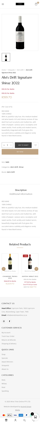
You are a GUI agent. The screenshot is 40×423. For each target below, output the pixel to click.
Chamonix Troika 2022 (10, 277)
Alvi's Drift (20, 70)
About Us (5, 369)
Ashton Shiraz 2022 (30, 276)
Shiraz (21, 167)
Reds (3, 380)
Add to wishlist (35, 145)
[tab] (20, 190)
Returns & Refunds (9, 340)
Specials (5, 358)
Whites (4, 384)
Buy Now (20, 152)
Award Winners (7, 362)
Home (4, 70)
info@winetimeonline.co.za (17, 315)
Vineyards (11, 70)
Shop (3, 354)
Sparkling (5, 391)
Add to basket (23, 145)
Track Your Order (8, 336)
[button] (36, 4)
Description (21, 190)
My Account (6, 332)
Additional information (20, 194)
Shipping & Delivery (9, 344)
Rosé (3, 387)
